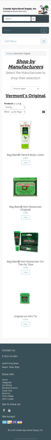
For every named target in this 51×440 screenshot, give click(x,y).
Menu (7, 30)
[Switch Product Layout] (43, 112)
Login (25, 158)
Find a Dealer (8, 396)
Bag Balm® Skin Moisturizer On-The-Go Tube (25, 263)
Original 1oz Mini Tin (25, 316)
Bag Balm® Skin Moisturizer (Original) (25, 208)
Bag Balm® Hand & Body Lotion (25, 154)
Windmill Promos (10, 388)
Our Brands (7, 385)
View (25, 163)
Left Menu (10, 41)
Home (9, 53)
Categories (7, 382)
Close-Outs (7, 391)
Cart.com (33, 438)
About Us (6, 393)
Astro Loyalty (8, 399)
